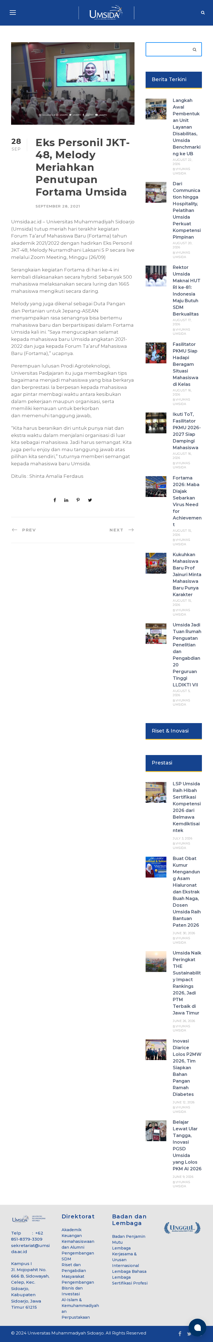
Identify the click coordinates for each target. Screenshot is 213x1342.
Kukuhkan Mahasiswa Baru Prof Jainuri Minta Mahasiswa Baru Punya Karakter (187, 574)
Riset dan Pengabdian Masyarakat (74, 1270)
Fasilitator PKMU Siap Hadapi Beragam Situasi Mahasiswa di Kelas (185, 364)
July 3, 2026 (182, 838)
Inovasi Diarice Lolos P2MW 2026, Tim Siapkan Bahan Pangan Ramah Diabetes (187, 1067)
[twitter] (189, 1334)
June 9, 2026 (183, 1177)
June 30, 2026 (184, 933)
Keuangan (72, 1235)
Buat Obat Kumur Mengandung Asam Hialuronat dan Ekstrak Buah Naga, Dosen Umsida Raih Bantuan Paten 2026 (187, 892)
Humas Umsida (181, 171)
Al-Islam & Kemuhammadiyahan (80, 1305)
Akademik (72, 1229)
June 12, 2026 (184, 1102)
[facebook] (179, 1334)
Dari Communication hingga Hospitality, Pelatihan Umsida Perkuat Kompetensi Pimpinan (187, 210)
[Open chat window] (197, 1327)
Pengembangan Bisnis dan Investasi (78, 1288)
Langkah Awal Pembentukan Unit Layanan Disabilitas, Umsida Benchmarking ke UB (187, 127)
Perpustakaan (76, 1317)
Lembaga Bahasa (129, 1271)
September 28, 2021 (58, 206)
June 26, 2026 (184, 1021)
